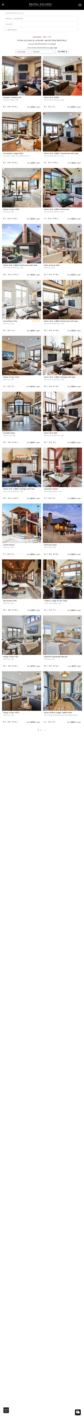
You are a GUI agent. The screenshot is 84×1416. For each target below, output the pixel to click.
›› (45, 730)
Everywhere (37, 37)
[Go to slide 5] (24, 93)
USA (44, 37)
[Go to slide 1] (18, 93)
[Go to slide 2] (20, 93)
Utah (49, 37)
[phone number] (3, 5)
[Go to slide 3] (21, 93)
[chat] (78, 1412)
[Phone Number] (3, 5)
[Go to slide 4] (23, 93)
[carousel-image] (21, 76)
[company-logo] (39, 4)
